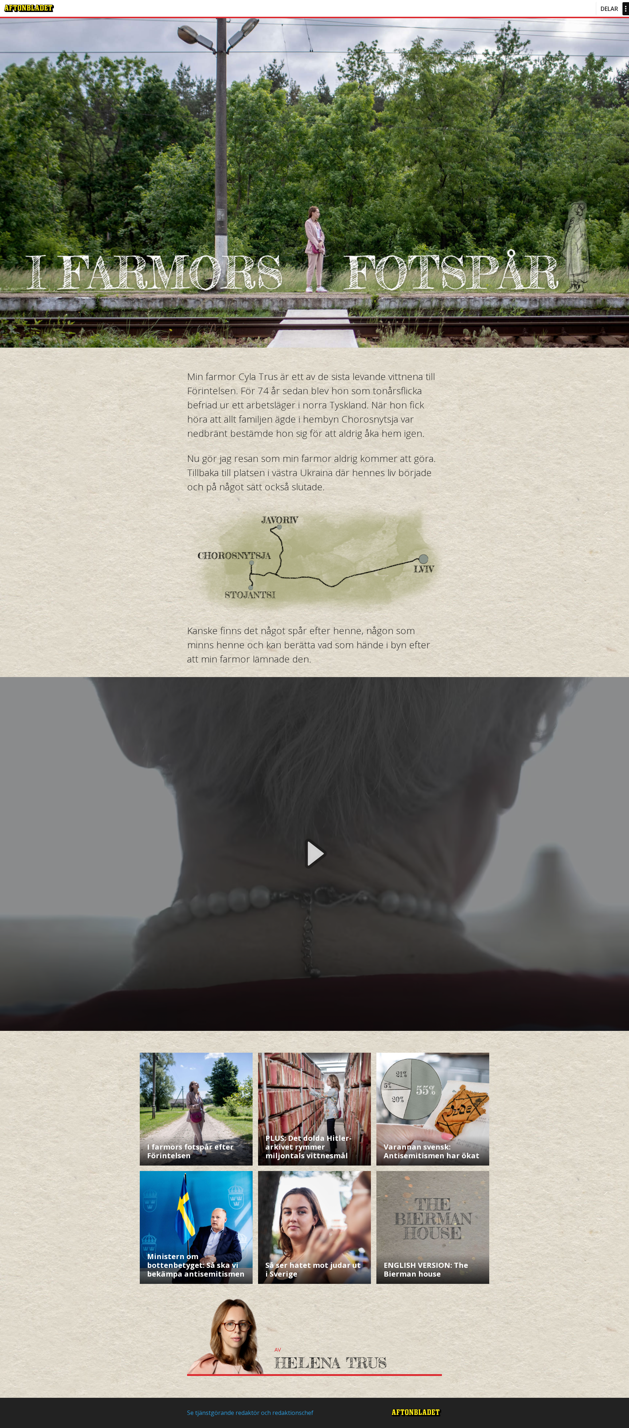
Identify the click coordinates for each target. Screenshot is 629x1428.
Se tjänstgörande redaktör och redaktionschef (250, 1413)
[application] (314, 854)
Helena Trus (330, 1363)
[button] (314, 854)
